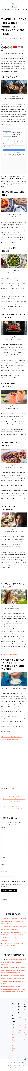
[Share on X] (5, 47)
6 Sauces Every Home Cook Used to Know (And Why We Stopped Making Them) (13, 921)
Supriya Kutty (8, 981)
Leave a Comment (11, 41)
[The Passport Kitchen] (14, 13)
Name (4, 857)
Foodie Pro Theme (14, 1068)
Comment (5, 831)
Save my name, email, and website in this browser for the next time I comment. (13, 884)
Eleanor (5, 975)
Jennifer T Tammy (9, 967)
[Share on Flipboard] (19, 47)
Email (3, 864)
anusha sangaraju (9, 986)
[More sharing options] (22, 47)
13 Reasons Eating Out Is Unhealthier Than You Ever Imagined (13, 962)
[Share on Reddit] (8, 47)
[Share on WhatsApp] (11, 47)
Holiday (12, 788)
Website (4, 872)
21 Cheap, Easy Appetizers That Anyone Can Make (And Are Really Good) (13, 970)
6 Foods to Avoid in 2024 (10, 654)
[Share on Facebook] (2, 47)
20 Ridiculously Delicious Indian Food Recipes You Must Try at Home (13, 989)
